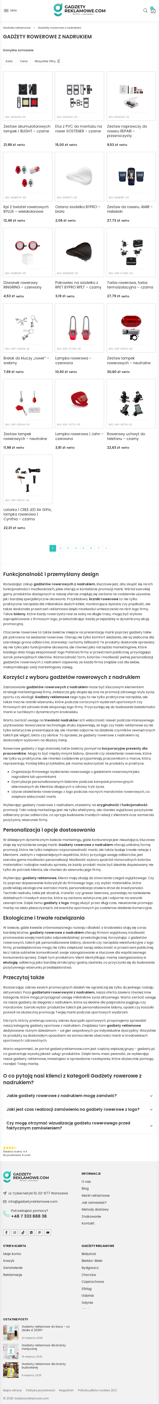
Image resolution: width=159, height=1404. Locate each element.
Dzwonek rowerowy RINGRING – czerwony (23, 285)
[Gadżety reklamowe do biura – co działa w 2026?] (11, 1333)
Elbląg (87, 1288)
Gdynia (87, 1302)
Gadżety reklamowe (17, 28)
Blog (85, 1188)
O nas (86, 1181)
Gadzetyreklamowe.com (31, 1398)
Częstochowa (93, 1281)
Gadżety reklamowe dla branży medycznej (44, 1347)
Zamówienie (13, 1267)
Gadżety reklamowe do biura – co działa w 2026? (46, 1328)
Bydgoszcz (90, 1267)
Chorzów (89, 1274)
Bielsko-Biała (92, 1260)
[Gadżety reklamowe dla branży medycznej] (11, 1352)
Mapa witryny (12, 1390)
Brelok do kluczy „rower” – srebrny (26, 360)
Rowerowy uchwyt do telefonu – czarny (126, 436)
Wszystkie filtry (45, 61)
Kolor (9, 61)
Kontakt (88, 1223)
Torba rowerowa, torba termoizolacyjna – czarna (130, 285)
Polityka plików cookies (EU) (97, 1390)
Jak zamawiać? (94, 1202)
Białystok (89, 1253)
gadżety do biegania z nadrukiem (45, 1002)
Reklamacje (12, 1274)
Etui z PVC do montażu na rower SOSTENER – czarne (78, 128)
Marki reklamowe (96, 1195)
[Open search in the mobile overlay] (145, 11)
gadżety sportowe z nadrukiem (55, 1025)
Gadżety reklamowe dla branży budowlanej (44, 1366)
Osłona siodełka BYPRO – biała (77, 209)
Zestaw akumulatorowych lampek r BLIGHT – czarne (27, 128)
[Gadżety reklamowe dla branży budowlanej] (11, 1370)
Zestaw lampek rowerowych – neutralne (129, 360)
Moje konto (12, 1253)
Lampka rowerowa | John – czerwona (79, 436)
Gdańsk (88, 1295)
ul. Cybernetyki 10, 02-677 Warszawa (38, 1193)
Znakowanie (91, 1216)
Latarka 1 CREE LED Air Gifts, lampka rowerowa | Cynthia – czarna (28, 514)
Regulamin (66, 1390)
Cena (24, 61)
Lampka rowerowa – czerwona (73, 360)
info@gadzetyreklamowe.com (33, 1201)
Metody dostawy (95, 1209)
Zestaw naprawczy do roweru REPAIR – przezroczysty (127, 131)
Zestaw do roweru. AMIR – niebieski (130, 209)
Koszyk (152, 9)
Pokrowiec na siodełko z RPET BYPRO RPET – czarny (78, 285)
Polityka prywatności (40, 1390)
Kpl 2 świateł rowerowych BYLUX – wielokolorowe (26, 209)
